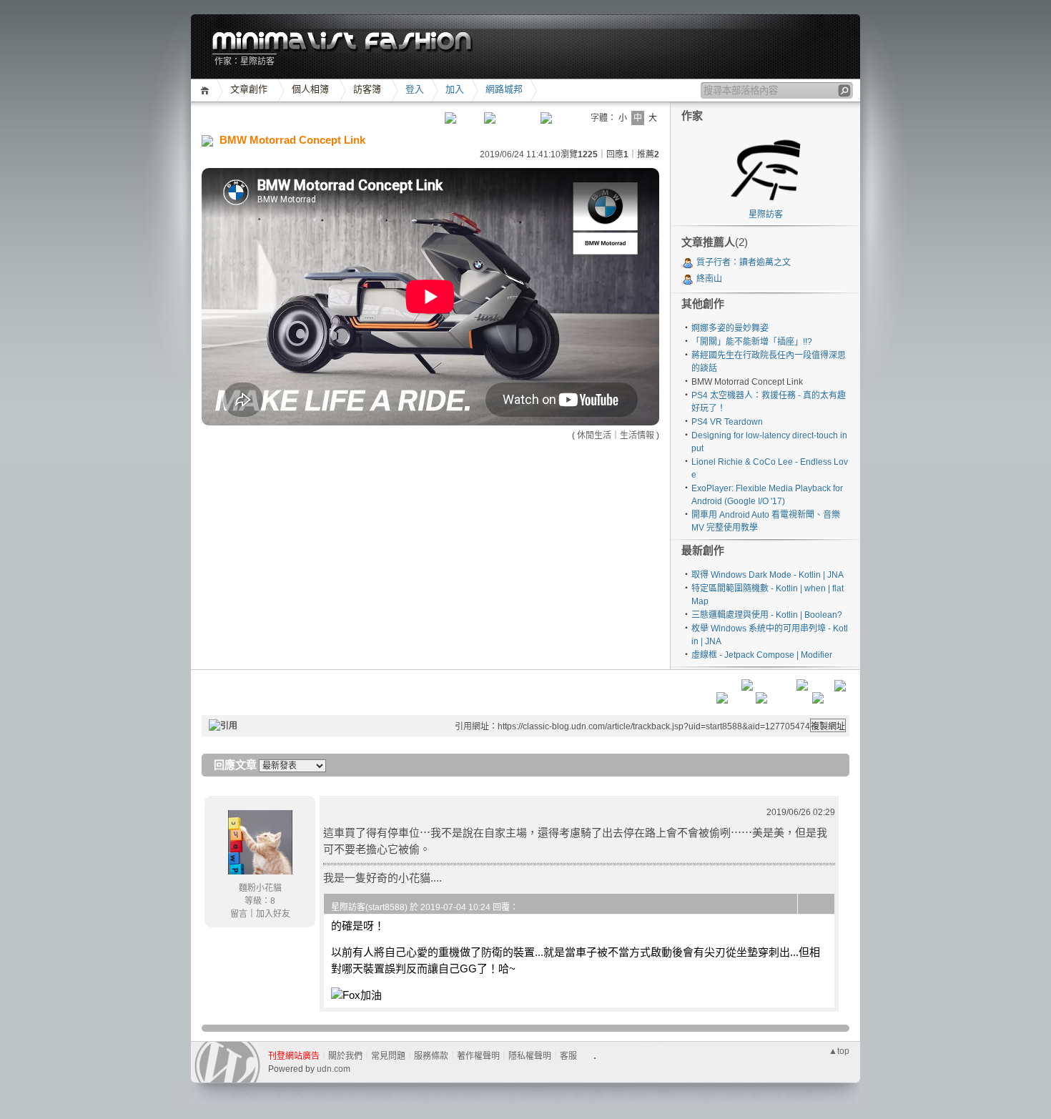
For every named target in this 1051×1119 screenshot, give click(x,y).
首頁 (207, 90)
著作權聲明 (478, 1056)
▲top (839, 1051)
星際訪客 (766, 214)
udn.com (333, 1069)
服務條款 (431, 1056)
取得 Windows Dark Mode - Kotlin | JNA (767, 575)
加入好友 (273, 914)
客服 (568, 1056)
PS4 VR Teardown (727, 422)
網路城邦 (504, 89)
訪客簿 (367, 89)
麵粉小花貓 (260, 888)
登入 (414, 89)
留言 (238, 914)
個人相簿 (310, 89)
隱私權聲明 (529, 1056)
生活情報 (637, 435)
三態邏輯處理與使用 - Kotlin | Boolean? (766, 615)
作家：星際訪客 (244, 61)
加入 (454, 89)
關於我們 (345, 1056)
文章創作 (248, 89)
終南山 (709, 279)
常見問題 (388, 1056)
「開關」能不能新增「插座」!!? (751, 342)
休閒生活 (594, 435)
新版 (342, 42)
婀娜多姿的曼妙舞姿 (730, 328)
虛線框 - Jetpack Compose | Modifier (761, 655)
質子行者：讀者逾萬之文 (743, 262)
